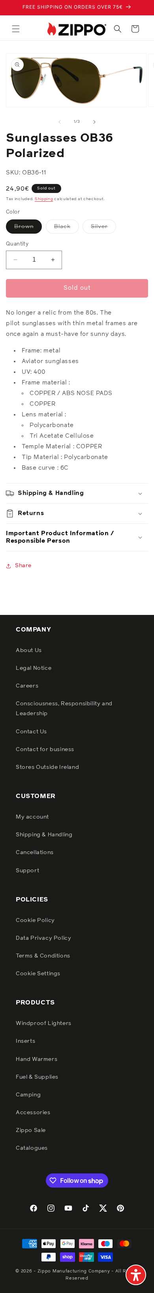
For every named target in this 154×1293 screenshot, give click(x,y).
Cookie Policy (35, 920)
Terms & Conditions (43, 956)
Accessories (33, 1112)
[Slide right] (94, 122)
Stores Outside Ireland (47, 767)
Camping (28, 1095)
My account (32, 817)
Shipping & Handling (44, 835)
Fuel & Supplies (37, 1077)
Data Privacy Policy (43, 938)
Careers (27, 686)
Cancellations (35, 852)
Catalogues (32, 1148)
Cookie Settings (38, 973)
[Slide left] (59, 122)
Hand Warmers (36, 1059)
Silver (103, 228)
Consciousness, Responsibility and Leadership (64, 708)
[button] (15, 28)
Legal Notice (33, 668)
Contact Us (31, 732)
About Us (29, 650)
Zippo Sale (31, 1130)
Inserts (25, 1041)
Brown (28, 228)
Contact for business (45, 749)
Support (27, 870)
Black (66, 228)
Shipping (44, 199)
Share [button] (23, 565)
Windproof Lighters (43, 1023)
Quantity (17, 244)
